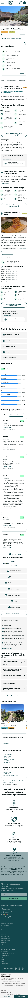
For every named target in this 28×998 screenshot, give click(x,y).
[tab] (16, 25)
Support (2, 959)
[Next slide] (25, 225)
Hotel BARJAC (6, 760)
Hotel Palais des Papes (7, 773)
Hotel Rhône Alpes (6, 742)
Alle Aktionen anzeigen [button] (7, 648)
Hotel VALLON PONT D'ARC (8, 759)
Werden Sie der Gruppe (5, 936)
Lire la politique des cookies (6, 992)
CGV (2, 957)
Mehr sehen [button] (22, 73)
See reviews (19, 38)
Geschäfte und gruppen (5, 940)
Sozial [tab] (15, 601)
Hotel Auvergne (6, 743)
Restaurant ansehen (8, 252)
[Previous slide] (3, 225)
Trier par (6, 414)
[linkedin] (22, 968)
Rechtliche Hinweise (4, 951)
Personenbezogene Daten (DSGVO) (7, 953)
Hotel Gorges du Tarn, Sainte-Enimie (10, 775)
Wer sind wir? (3, 932)
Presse (2, 944)
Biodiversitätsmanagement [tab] (15, 583)
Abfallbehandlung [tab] (15, 589)
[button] (2, 2)
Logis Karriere (3, 942)
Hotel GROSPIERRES (7, 754)
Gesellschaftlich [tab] (15, 607)
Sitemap (2, 961)
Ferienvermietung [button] (11, 80)
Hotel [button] (2, 80)
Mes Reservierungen (4, 919)
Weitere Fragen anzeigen (13, 696)
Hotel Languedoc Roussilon (8, 745)
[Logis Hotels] (11, 2)
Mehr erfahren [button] (21, 101)
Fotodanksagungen (4, 963)
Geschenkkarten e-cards (5, 938)
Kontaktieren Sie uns (5, 925)
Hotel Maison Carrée (7, 772)
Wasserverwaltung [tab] (15, 577)
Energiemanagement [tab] (15, 571)
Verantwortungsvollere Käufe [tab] (15, 595)
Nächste (18, 554)
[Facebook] (15, 968)
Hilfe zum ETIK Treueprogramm (7, 923)
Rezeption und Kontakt (10, 346)
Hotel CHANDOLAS (7, 756)
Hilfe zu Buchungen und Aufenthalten (8, 921)
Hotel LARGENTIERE (7, 762)
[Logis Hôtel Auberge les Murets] (12, 712)
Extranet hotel (3, 934)
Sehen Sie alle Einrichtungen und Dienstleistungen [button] (14, 134)
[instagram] (19, 968)
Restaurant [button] (22, 80)
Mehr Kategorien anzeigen (12, 613)
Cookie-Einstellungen (5, 955)
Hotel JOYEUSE (6, 757)
